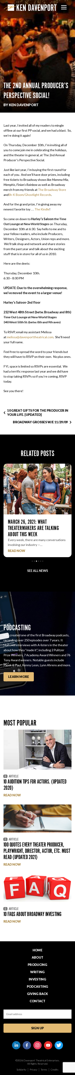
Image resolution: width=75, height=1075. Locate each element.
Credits (54, 1069)
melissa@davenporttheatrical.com (30, 337)
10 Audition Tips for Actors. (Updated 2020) (34, 784)
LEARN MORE (18, 677)
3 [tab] (36, 561)
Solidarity (21, 1069)
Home (37, 950)
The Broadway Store (52, 190)
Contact (38, 1001)
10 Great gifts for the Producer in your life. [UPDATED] (37, 412)
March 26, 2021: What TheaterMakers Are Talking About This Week (33, 528)
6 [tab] (42, 561)
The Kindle (42, 209)
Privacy (33, 1069)
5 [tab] (40, 561)
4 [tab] (38, 561)
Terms (44, 1069)
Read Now (16, 551)
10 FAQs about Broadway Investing (32, 914)
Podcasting (37, 986)
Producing (37, 965)
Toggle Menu (64, 7)
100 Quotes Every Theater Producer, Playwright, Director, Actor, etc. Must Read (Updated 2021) (36, 850)
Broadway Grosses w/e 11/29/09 (40, 422)
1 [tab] (32, 561)
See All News (37, 571)
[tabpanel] (37, 510)
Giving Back (37, 994)
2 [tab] (34, 561)
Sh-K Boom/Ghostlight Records (30, 195)
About (37, 957)
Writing (37, 972)
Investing (37, 979)
